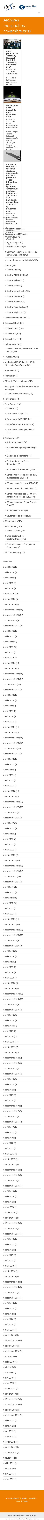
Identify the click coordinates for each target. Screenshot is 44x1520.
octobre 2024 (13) (13, 684)
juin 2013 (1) (10, 1367)
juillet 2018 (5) (11, 1084)
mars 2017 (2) (11, 1154)
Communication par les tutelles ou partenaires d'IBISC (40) (22, 253)
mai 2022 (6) (10, 839)
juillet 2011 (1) (11, 1463)
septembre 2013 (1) (13, 1351)
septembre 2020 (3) (13, 946)
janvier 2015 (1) (12, 1276)
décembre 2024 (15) (14, 674)
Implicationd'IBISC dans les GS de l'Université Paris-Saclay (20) (20, 363)
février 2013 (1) (11, 1388)
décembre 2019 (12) (14, 994)
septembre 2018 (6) (13, 1074)
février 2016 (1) (11, 1212)
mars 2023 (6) (11, 786)
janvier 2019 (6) (12, 1052)
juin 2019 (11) (11, 1026)
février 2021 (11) (12, 919)
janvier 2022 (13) (12, 860)
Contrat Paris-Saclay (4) (17, 307)
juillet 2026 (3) (11, 572)
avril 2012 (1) (10, 1431)
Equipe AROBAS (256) (14, 323)
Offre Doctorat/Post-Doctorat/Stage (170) (16, 537)
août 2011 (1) (11, 1458)
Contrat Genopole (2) (16, 296)
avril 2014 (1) (10, 1324)
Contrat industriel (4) (16, 301)
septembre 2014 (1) (13, 1298)
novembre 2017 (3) (13, 1111)
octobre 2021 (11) (13, 876)
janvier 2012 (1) (12, 1447)
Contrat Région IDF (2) (17, 312)
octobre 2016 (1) (12, 1180)
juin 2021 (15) (11, 898)
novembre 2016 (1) (13, 1175)
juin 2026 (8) (10, 578)
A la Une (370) (11, 223)
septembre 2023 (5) (13, 754)
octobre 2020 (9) (12, 940)
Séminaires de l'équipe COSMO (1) (22, 488)
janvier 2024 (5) (12, 732)
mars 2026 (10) (11, 594)
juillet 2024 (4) (11, 700)
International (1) (12, 370)
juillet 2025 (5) (11, 636)
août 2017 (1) (11, 1127)
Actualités (32, 1498)
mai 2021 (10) (11, 903)
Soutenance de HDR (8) (17, 510)
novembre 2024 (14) (14, 679)
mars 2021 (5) (11, 914)
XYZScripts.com (34, 1519)
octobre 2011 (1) (12, 1452)
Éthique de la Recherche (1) (19, 456)
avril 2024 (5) (10, 716)
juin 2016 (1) (10, 1202)
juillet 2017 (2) (11, 1132)
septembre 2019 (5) (13, 1010)
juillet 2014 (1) (11, 1308)
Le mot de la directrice (12, 1498)
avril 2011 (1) (10, 1474)
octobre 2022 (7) (12, 812)
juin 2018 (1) (10, 1090)
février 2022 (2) (11, 855)
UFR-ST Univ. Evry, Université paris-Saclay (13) (22, 350)
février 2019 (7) (11, 1047)
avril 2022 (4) (10, 844)
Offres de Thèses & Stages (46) (19, 381)
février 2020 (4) (11, 983)
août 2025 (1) (11, 631)
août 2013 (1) (11, 1356)
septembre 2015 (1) (13, 1234)
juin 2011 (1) (10, 1468)
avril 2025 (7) (10, 652)
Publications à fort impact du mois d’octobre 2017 (12, 111)
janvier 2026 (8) (12, 604)
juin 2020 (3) (10, 962)
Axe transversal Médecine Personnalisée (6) (16, 235)
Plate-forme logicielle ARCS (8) (20, 424)
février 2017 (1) (11, 1159)
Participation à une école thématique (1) (18, 462)
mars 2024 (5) (11, 722)
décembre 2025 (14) (14, 610)
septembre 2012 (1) (13, 1415)
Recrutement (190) (13, 526)
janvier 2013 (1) (12, 1394)
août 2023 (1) (11, 759)
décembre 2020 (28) (14, 930)
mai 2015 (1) (10, 1255)
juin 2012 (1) (10, 1426)
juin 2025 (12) (11, 642)
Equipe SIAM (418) (13, 339)
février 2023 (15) (12, 791)
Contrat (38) (10, 265)
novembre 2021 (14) (14, 871)
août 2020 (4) (11, 951)
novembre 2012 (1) (13, 1404)
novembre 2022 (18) (14, 807)
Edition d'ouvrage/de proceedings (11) (21, 449)
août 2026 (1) (11, 567)
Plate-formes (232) (13, 404)
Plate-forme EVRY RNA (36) (19, 419)
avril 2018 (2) (10, 1100)
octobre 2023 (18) (13, 748)
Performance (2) (12, 399)
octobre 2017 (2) (12, 1116)
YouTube (25, 1501)
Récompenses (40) (13, 521)
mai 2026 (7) (10, 583)
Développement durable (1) (17, 317)
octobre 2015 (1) (12, 1228)
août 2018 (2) (11, 1079)
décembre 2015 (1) (13, 1223)
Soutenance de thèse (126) (19, 516)
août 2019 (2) (11, 1015)
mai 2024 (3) (10, 711)
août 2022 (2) (11, 823)
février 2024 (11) (12, 727)
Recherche (14, 127)
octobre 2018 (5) (12, 1068)
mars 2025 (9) (11, 658)
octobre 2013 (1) (12, 1346)
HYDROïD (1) (12, 408)
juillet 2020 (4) (11, 956)
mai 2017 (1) (10, 1143)
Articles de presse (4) (16, 246)
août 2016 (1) (11, 1191)
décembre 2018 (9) (13, 1058)
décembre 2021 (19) (14, 866)
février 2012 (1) (11, 1442)
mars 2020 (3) (11, 978)
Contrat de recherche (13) (18, 291)
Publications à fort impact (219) (21, 469)
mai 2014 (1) (10, 1319)
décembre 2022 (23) (14, 802)
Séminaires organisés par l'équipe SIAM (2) (22, 503)
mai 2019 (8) (10, 1031)
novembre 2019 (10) (14, 999)
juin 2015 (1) (10, 1250)
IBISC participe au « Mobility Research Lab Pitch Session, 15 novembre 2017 (12, 59)
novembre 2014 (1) (13, 1287)
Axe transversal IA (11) (15, 229)
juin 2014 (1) (10, 1314)
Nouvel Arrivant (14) (16, 530)
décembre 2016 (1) (13, 1170)
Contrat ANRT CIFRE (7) (17, 275)
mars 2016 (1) (11, 1207)
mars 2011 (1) (11, 1479)
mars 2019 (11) (11, 1042)
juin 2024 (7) (10, 706)
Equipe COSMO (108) (14, 328)
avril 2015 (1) (10, 1260)
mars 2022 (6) (11, 850)
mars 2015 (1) (11, 1266)
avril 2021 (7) (10, 908)
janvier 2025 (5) (12, 668)
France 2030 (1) (12, 357)
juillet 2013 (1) (11, 1362)
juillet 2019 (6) (11, 1020)
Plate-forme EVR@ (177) (17, 414)
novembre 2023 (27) (14, 743)
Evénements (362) (13, 344)
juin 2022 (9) (10, 834)
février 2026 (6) (11, 599)
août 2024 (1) (11, 695)
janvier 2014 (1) (12, 1335)
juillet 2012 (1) (11, 1420)
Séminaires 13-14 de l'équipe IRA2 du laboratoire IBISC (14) (22, 476)
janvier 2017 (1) (12, 1164)
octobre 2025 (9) (12, 620)
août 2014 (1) (11, 1303)
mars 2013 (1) (11, 1383)
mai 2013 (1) (10, 1372)
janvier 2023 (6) (12, 796)
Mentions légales (31, 1515)
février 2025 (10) (12, 663)
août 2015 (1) (11, 1239)
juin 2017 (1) (10, 1138)
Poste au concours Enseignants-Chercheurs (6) (21, 545)
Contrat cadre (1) (14, 285)
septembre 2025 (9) (13, 626)
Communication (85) (14, 242)
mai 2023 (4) (10, 775)
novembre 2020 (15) (14, 935)
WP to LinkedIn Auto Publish (13, 1519)
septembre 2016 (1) (13, 1186)
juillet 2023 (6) (11, 764)
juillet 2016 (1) (11, 1196)
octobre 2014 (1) (12, 1292)
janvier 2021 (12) (12, 924)
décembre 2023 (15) (14, 738)
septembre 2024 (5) (13, 690)
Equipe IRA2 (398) (13, 333)
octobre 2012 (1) (12, 1410)
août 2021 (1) (11, 887)
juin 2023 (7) (10, 770)
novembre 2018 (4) (13, 1063)
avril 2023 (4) (10, 780)
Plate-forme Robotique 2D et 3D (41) (21, 431)
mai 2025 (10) (11, 647)
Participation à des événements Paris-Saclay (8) (22, 388)
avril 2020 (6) (10, 972)
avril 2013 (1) (10, 1378)
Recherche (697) (12, 438)
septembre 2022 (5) (13, 818)
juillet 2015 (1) (11, 1244)
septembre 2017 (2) (13, 1122)
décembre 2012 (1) (13, 1399)
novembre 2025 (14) (14, 615)
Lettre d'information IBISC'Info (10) (22, 260)
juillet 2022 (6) (11, 828)
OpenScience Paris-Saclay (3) (20, 393)
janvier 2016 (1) (12, 1218)
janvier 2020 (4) (12, 988)
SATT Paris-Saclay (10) (15, 552)
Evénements (13, 73)
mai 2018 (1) (10, 1095)
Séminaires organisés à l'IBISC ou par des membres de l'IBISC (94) (22, 495)
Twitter (18, 1501)
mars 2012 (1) (11, 1436)
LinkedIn (24, 1498)
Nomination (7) (11, 376)
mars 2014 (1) (11, 1330)
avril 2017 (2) (10, 1148)
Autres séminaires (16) (17, 442)
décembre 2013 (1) (13, 1340)
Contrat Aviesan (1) (15, 280)
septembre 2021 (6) (13, 882)
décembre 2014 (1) (13, 1282)
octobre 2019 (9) (12, 1004)
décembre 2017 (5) (13, 1106)
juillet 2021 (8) (11, 892)
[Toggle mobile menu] (39, 13)
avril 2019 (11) (11, 1036)
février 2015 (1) (11, 1271)
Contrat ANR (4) (14, 269)
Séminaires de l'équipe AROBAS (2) (22, 483)
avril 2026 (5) (10, 588)
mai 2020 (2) (10, 967)
